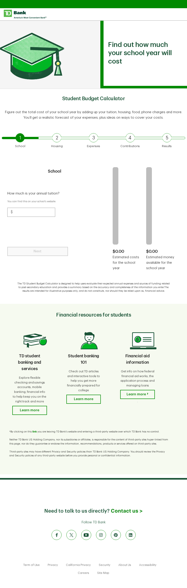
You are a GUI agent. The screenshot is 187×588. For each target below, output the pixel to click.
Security (105, 564)
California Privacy (78, 564)
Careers (84, 572)
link (34, 431)
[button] (20, 141)
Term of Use (31, 564)
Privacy (53, 564)
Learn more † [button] (137, 394)
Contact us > (127, 511)
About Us (125, 564)
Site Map (103, 572)
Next (38, 251)
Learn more (29, 410)
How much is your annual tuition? (33, 193)
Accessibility (147, 564)
